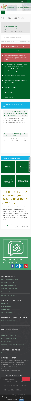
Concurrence (4, 303)
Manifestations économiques (9, 335)
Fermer (21, 399)
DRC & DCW (30, 167)
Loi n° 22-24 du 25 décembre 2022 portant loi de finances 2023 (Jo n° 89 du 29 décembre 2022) (15, 113)
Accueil (4, 24)
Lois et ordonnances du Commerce (14, 51)
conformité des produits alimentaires (15, 76)
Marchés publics (5, 309)
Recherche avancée (25, 41)
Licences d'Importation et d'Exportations (12, 345)
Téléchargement (7, 225)
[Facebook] (30, 158)
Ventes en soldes (6, 306)
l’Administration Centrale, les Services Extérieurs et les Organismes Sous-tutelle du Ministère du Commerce (16, 58)
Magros (7, 390)
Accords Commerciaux (7, 341)
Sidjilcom (19, 390)
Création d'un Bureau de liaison (9, 288)
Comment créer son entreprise (9, 279)
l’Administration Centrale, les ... (12, 26)
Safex (26, 385)
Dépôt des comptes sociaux (9, 295)
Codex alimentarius (6, 353)
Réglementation (12, 24)
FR (28, 1)
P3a (12, 390)
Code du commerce (6, 312)
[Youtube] (30, 161)
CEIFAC (15, 385)
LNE (25, 390)
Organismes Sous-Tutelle (10, 29)
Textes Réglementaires (12, 18)
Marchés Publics (9, 92)
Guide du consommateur (8, 321)
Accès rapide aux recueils (7, 41)
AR (25, 1)
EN (22, 1)
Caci (21, 385)
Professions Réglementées (8, 285)
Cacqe (10, 385)
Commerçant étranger (7, 292)
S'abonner (26, 379)
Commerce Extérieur (10, 87)
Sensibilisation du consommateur (10, 324)
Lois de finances (9, 97)
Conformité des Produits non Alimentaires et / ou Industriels (16, 81)
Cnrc (4, 385)
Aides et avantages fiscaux (8, 338)
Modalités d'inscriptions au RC (9, 282)
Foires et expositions (7, 332)
